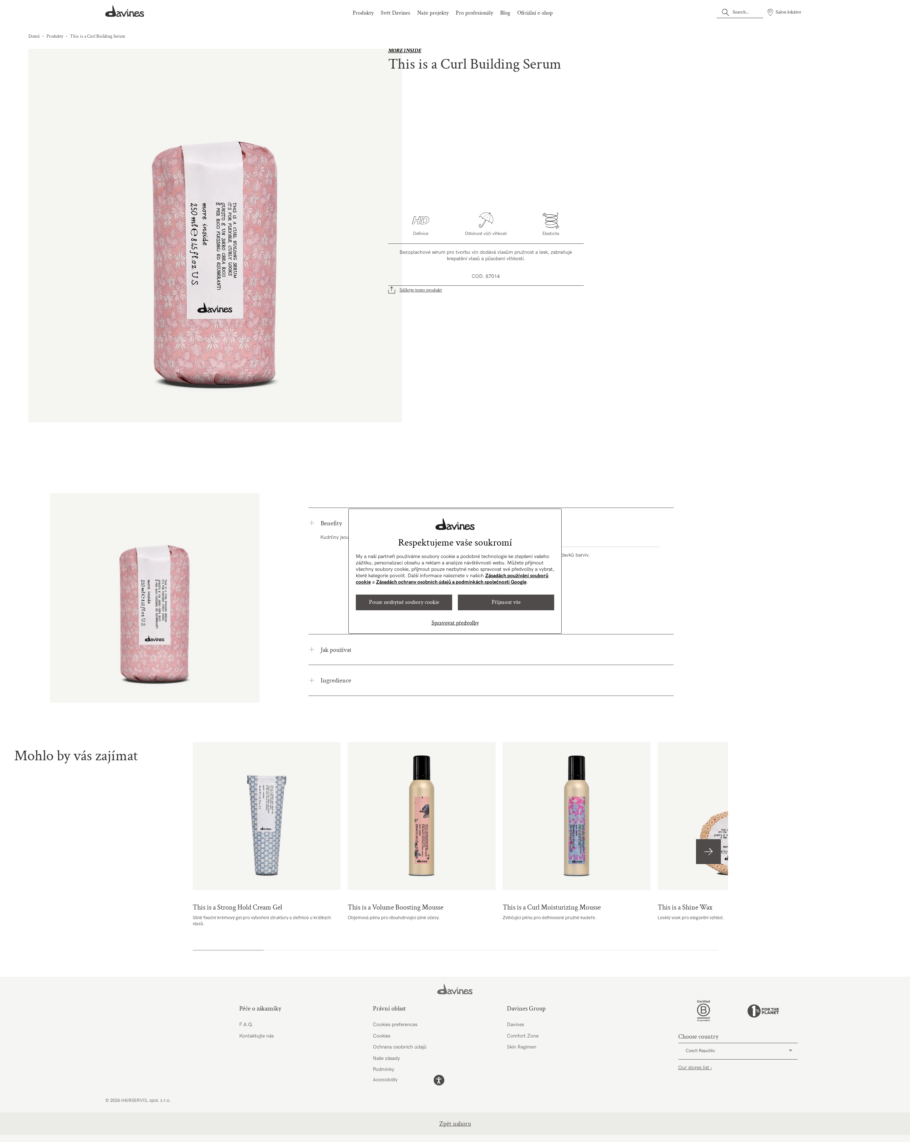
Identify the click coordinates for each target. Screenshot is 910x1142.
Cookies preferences (395, 1025)
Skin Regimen (521, 1047)
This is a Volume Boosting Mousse (422, 816)
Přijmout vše (506, 602)
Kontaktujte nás (256, 1036)
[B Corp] (703, 1011)
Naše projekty (433, 13)
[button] (708, 851)
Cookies (381, 1036)
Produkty (363, 13)
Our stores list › (695, 1068)
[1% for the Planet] (763, 1011)
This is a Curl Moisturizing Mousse (577, 816)
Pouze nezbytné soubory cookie (404, 602)
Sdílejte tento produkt (421, 290)
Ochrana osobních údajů (400, 1047)
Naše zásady (386, 1058)
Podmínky (383, 1069)
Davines (515, 1025)
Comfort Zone (523, 1036)
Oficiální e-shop (535, 13)
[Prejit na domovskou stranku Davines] (124, 11)
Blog (505, 13)
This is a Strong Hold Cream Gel (267, 816)
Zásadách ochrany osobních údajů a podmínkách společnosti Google (451, 582)
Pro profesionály (474, 13)
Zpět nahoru (455, 1124)
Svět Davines (395, 13)
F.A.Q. (246, 1025)
